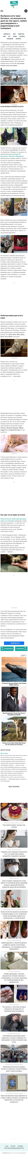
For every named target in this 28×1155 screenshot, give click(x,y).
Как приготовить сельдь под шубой (14, 826)
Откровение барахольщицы (14, 1093)
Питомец (22, 36)
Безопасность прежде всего (14, 1064)
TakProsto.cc (6, 1153)
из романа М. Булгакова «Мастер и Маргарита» (12, 155)
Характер (18, 38)
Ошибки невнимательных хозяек (14, 823)
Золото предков (14, 1004)
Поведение (10, 38)
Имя (4, 36)
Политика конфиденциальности (14, 1148)
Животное (21, 34)
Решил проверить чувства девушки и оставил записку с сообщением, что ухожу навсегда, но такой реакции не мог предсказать (14, 978)
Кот (9, 36)
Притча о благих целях (14, 850)
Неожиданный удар (14, 1033)
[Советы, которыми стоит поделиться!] (14, 4)
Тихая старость (14, 878)
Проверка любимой (14, 971)
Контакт (13, 1146)
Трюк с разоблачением (14, 940)
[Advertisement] (14, 297)
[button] (1, 69)
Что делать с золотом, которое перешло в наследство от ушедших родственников (14, 1009)
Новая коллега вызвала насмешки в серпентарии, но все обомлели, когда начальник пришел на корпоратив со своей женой (14, 915)
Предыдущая (8, 648)
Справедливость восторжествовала (14, 909)
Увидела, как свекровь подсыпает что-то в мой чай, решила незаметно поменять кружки (14, 854)
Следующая (20, 648)
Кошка (15, 36)
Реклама (20, 1146)
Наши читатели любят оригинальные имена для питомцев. (13, 520)
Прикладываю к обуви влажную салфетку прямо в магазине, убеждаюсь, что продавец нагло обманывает (14, 946)
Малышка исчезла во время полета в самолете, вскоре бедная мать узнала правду (14, 1069)
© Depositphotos (14, 104)
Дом (14, 34)
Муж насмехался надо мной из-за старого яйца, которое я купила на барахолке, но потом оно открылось (14, 1099)
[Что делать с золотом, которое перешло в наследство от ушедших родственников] (14, 994)
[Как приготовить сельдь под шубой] (14, 812)
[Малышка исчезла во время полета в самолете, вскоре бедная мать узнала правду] (14, 1054)
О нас (6, 1146)
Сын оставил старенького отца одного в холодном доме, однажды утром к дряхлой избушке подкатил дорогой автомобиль (14, 884)
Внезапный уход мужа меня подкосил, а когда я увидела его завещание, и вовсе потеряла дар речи (14, 1039)
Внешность (7, 34)
